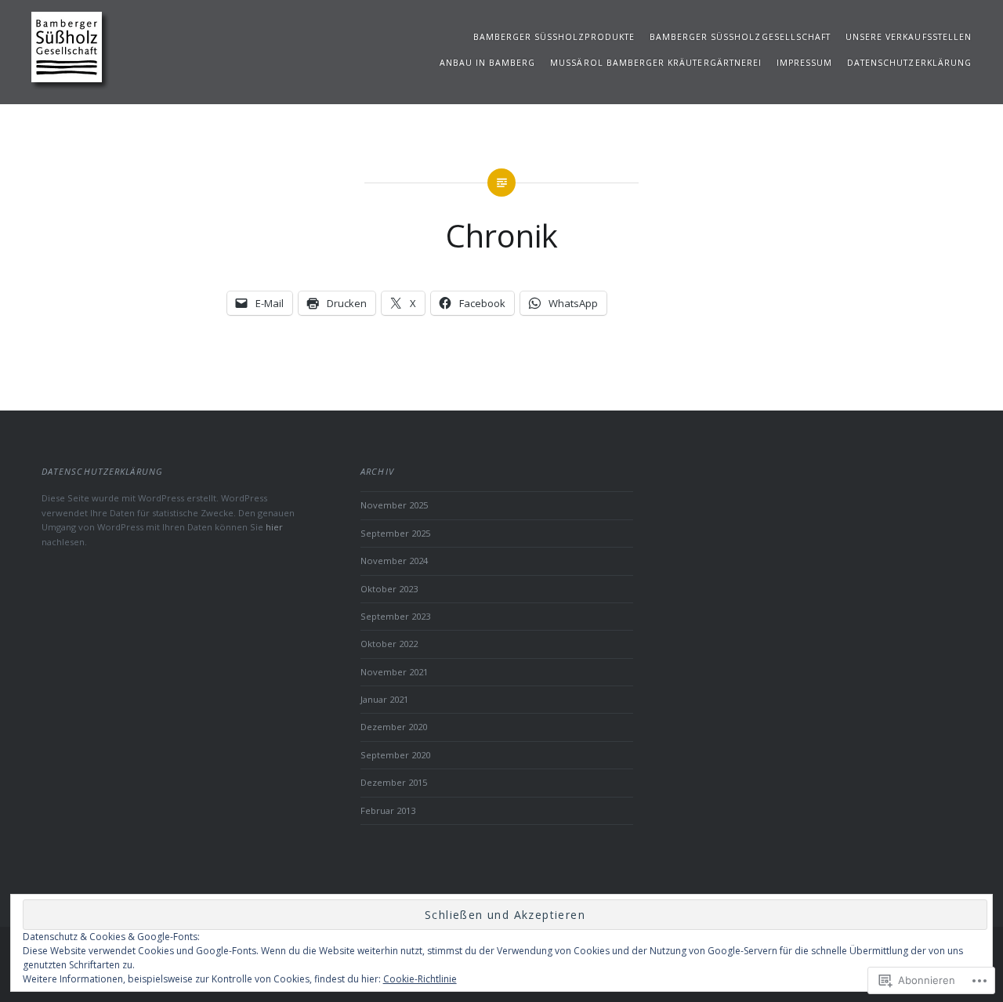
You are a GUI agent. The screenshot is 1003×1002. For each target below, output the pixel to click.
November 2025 (394, 505)
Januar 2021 (384, 699)
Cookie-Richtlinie (420, 979)
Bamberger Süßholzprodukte (554, 36)
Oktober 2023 (389, 589)
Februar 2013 (387, 810)
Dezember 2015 (393, 782)
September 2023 (395, 616)
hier (274, 527)
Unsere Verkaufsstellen (908, 36)
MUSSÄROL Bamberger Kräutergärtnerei (656, 62)
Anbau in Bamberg (488, 62)
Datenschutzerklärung (909, 62)
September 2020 (395, 755)
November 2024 (394, 560)
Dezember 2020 (393, 727)
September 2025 (395, 533)
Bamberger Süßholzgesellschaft (740, 36)
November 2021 (394, 672)
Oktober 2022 (389, 643)
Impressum (804, 62)
